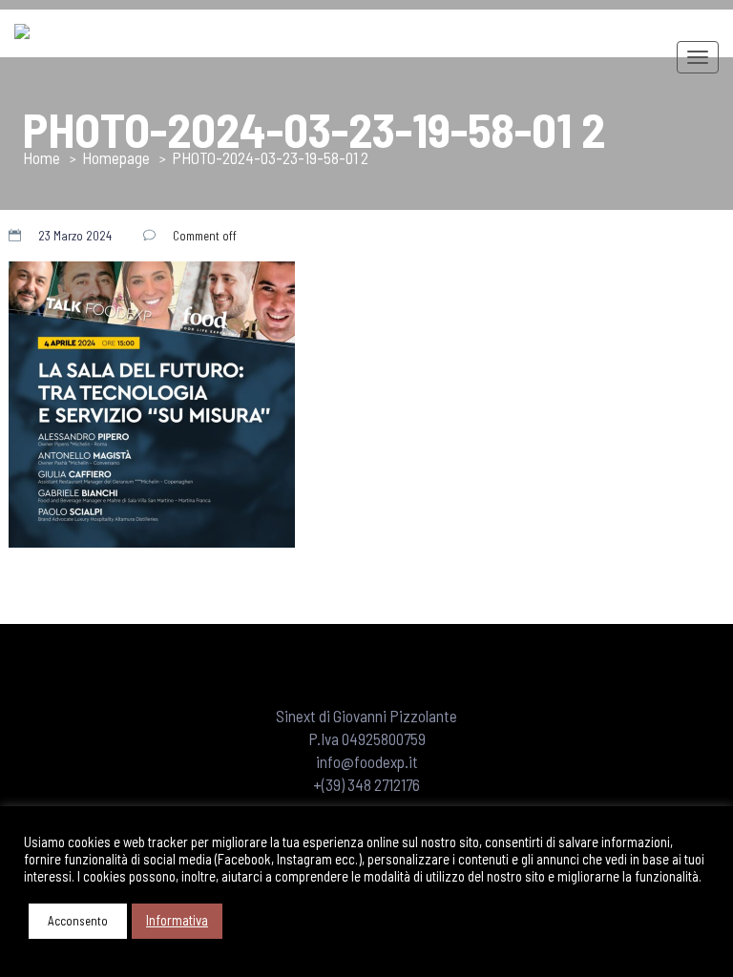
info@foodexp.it (367, 761)
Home (41, 157)
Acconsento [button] (78, 920)
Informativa (177, 919)
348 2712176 (383, 784)
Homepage (116, 157)
